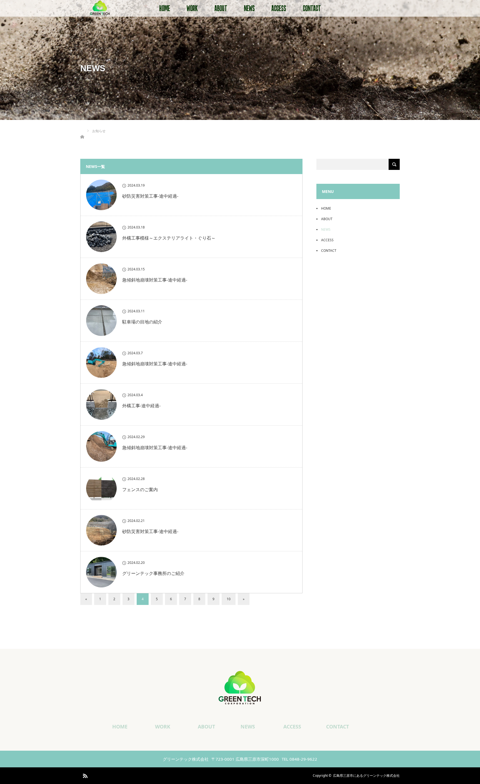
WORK (192, 8)
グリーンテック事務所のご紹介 (153, 573)
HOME (164, 8)
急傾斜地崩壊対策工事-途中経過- (154, 280)
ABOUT (220, 8)
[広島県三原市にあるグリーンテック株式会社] (240, 700)
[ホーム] (82, 130)
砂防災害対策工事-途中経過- (150, 196)
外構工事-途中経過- (141, 406)
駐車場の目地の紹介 (142, 322)
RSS (84, 775)
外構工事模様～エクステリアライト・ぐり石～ (169, 238)
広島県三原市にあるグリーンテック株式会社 (366, 775)
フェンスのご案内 (140, 489)
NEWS (249, 8)
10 (229, 599)
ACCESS (278, 8)
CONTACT (312, 8)
